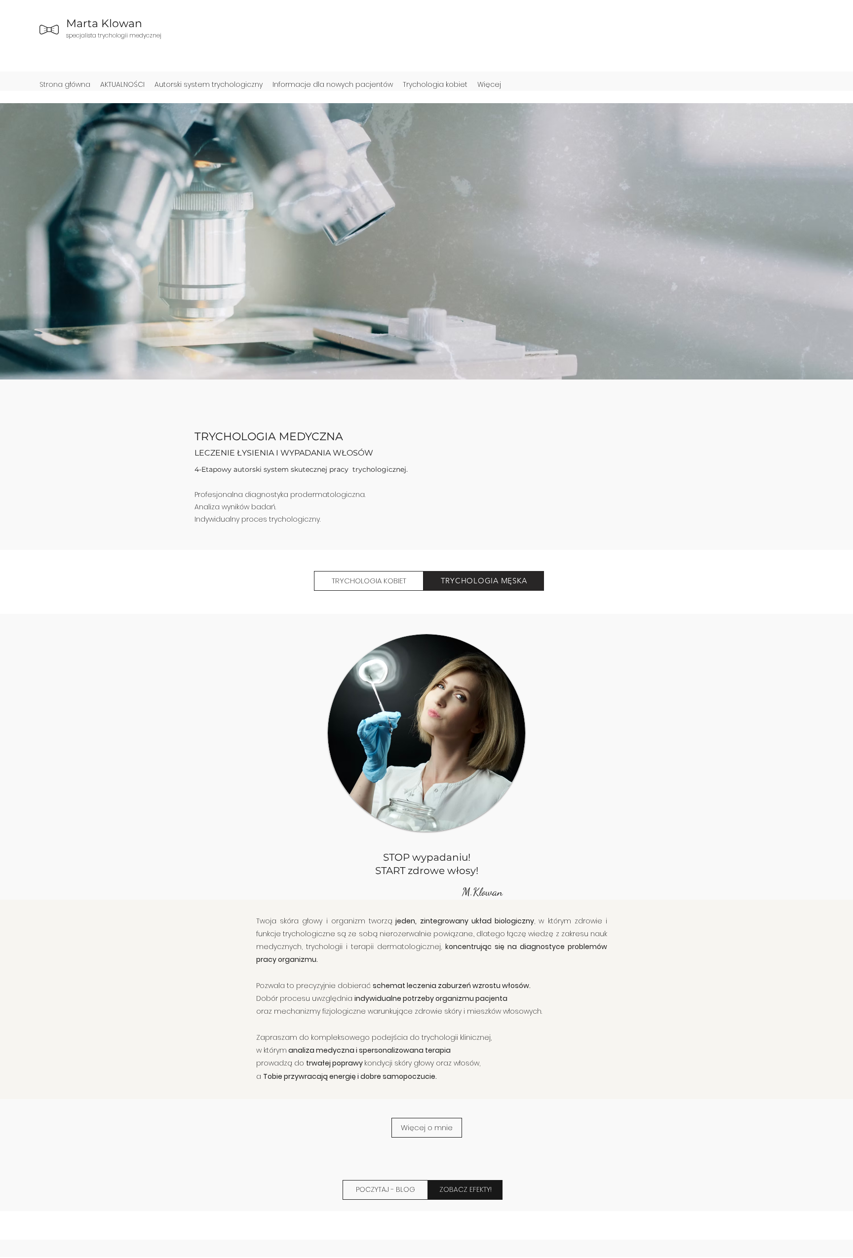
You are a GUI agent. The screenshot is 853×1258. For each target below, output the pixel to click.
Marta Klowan (104, 23)
